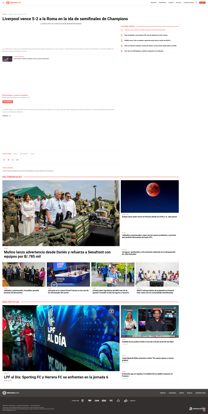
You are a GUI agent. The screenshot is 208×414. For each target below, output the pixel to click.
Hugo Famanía (125, 378)
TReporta (153, 2)
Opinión (171, 2)
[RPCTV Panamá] (82, 402)
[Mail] (17, 160)
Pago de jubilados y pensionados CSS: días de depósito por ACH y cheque (146, 35)
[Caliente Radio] (118, 402)
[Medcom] (132, 402)
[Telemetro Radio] (125, 402)
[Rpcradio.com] (111, 402)
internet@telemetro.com (10, 410)
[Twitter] (8, 160)
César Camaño (125, 344)
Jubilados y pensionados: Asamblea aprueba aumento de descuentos (144, 30)
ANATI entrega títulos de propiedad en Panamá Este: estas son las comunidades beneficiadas (155, 292)
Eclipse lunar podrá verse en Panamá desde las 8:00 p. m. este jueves (149, 217)
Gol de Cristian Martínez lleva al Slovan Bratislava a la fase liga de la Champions (28, 171)
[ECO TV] (104, 402)
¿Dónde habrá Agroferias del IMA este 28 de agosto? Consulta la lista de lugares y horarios (110, 292)
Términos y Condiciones (8, 405)
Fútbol (10, 14)
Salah (32, 154)
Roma (15, 154)
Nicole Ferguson (8, 380)
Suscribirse (8, 101)
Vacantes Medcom (35, 405)
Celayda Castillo (125, 362)
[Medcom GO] (75, 402)
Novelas (178, 2)
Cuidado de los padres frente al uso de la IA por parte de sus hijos (148, 342)
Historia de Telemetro (23, 405)
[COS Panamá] (96, 402)
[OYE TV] (89, 402)
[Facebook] (4, 160)
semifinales (24, 154)
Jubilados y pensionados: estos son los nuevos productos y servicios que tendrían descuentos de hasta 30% (149, 236)
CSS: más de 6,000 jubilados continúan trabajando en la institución (143, 51)
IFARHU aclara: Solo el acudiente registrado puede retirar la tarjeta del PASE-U (147, 40)
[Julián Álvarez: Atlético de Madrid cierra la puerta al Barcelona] (7, 61)
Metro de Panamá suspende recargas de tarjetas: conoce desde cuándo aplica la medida (150, 46)
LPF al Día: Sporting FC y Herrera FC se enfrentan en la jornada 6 (56, 377)
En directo (202, 2)
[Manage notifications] (204, 410)
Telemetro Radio (188, 2)
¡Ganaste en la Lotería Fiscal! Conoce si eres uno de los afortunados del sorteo (68, 292)
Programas (162, 2)
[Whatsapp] (13, 160)
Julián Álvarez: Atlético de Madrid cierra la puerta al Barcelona (31, 58)
